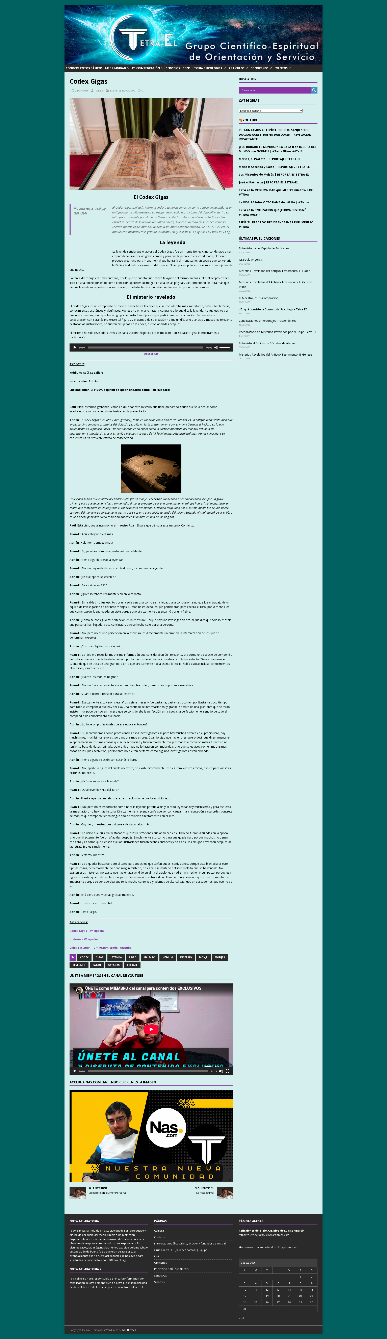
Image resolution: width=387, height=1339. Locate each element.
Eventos (281, 68)
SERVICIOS (173, 68)
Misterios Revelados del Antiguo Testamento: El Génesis (275, 354)
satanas (114, 965)
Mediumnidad (115, 68)
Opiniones (160, 1262)
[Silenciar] (216, 347)
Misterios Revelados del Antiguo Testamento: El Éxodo (274, 271)
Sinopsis (159, 1282)
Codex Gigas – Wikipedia (87, 931)
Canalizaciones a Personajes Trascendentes (267, 321)
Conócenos (259, 68)
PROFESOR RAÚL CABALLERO (171, 1269)
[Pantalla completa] (228, 1071)
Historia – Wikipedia (84, 939)
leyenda (116, 957)
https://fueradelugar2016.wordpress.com (264, 1235)
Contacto (159, 1237)
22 (300, 1296)
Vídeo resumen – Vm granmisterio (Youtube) (101, 948)
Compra (159, 1230)
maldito (149, 957)
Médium (167, 957)
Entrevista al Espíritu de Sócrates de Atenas (267, 343)
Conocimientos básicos (84, 68)
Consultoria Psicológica (203, 68)
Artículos (236, 68)
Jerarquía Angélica (250, 259)
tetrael (132, 965)
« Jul (241, 1318)
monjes (220, 957)
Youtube (250, 120)
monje (203, 957)
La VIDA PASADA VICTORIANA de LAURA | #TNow (274, 202)
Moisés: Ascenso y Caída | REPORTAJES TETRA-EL (274, 167)
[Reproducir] (75, 347)
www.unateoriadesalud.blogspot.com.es (272, 1247)
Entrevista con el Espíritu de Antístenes (264, 248)
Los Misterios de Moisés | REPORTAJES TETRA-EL (274, 174)
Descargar (151, 354)
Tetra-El (99, 90)
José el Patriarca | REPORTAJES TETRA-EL (268, 182)
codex (84, 957)
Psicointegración (146, 68)
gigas (99, 957)
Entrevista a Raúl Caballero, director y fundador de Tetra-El (190, 1243)
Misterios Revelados (122, 90)
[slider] (225, 347)
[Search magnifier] (314, 90)
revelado (79, 965)
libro (132, 957)
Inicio (157, 1256)
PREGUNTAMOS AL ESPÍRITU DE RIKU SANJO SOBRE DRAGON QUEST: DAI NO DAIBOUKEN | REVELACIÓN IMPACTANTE (275, 134)
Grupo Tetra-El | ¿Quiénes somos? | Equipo (180, 1250)
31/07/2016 (81, 90)
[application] (151, 347)
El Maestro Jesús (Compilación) (259, 298)
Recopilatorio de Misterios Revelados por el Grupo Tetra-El (277, 332)
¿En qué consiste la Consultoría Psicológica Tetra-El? (273, 309)
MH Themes (129, 1330)
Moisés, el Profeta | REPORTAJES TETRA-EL (270, 159)
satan (97, 965)
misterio (186, 957)
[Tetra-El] (193, 62)
